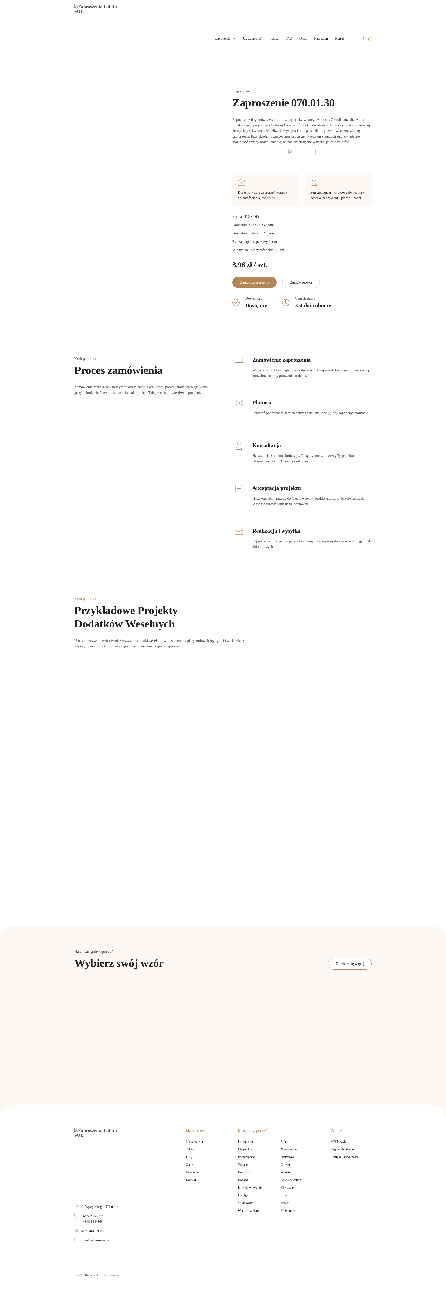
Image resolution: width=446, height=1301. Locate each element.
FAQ (289, 38)
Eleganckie (245, 1149)
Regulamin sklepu (342, 1149)
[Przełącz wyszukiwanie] (362, 38)
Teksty (274, 38)
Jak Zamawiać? (252, 38)
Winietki (286, 1172)
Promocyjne (245, 1141)
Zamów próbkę (301, 282)
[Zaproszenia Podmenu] (234, 38)
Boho (284, 1141)
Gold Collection (291, 1180)
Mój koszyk (338, 1141)
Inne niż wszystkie (250, 1187)
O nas (303, 38)
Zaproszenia (222, 38)
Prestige (243, 1195)
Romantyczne (246, 1157)
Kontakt (340, 38)
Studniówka (245, 1203)
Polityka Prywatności (344, 1157)
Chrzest (285, 1164)
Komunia (244, 1172)
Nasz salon (321, 38)
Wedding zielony (248, 1210)
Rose (284, 1195)
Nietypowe (288, 1157)
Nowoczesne (289, 1149)
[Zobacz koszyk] (370, 38)
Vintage (243, 1164)
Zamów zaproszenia (254, 282)
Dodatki (243, 1180)
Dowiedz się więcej (350, 964)
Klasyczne (287, 1187)
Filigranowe (288, 1210)
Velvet (285, 1203)
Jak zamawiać (194, 1141)
